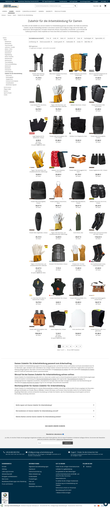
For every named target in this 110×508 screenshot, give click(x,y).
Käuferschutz (9, 1)
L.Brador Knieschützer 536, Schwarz (58, 298)
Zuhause (3, 15)
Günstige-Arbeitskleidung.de (12, 505)
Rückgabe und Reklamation (9, 476)
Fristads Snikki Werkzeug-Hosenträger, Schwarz (38, 74)
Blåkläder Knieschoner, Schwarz (78, 105)
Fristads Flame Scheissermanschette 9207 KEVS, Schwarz (98, 233)
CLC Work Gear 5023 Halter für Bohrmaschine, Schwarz (38, 298)
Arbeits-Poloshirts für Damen (30, 382)
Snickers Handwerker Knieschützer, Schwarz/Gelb (78, 74)
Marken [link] (41, 11)
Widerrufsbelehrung (34, 474)
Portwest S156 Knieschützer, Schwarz (58, 264)
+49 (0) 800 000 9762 (13, 452)
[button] (106, 504)
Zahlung (4, 469)
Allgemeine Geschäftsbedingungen (38, 466)
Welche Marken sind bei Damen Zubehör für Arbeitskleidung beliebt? (38, 417)
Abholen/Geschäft (7, 474)
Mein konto (5, 479)
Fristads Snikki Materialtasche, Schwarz (78, 202)
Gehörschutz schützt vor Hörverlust (66, 488)
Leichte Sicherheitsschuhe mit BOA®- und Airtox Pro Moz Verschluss (67, 475)
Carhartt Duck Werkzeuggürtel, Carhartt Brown (98, 298)
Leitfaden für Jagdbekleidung (64, 469)
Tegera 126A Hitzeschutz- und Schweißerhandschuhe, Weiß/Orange (58, 233)
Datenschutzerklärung (35, 471)
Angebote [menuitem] (49, 11)
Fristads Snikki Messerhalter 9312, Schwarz (78, 298)
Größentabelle (33, 476)
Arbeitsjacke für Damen (87, 369)
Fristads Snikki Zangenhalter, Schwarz (38, 232)
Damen (9, 15)
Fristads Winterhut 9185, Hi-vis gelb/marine (98, 330)
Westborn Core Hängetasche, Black (78, 136)
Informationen (34, 463)
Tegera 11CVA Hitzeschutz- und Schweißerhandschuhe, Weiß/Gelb (38, 264)
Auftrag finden (73, 1)
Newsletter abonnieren (35, 486)
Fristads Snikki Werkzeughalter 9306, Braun (38, 330)
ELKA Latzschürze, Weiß (78, 329)
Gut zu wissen (60, 463)
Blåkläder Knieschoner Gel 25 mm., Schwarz (98, 202)
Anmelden (68, 443)
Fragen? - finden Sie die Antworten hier (84, 452)
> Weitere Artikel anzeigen (63, 492)
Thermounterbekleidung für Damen (46, 379)
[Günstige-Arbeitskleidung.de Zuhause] (11, 6)
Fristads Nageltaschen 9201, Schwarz (98, 170)
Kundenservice (63, 1)
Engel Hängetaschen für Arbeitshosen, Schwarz (38, 136)
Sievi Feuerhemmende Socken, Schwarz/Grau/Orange (98, 264)
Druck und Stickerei (7, 484)
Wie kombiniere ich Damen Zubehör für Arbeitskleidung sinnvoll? (37, 411)
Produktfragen (33, 479)
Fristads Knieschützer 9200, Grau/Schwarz (98, 105)
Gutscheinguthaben (85, 1)
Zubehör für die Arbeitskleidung (25, 15)
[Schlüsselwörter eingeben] (75, 6)
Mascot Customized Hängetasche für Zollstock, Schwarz (98, 74)
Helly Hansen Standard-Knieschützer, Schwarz (58, 74)
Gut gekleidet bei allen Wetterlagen (66, 471)
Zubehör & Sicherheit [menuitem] (29, 11)
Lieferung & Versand (7, 471)
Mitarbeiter (32, 484)
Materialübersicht (61, 478)
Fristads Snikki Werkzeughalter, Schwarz (98, 136)
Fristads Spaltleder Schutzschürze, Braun (58, 202)
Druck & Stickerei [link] (60, 11)
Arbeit (14, 15)
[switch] (5, 502)
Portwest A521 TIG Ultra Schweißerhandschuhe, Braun (78, 264)
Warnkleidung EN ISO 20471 (64, 490)
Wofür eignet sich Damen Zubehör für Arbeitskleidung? (34, 405)
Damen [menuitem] (11, 11)
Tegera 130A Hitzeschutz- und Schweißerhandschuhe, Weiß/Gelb (58, 105)
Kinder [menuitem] (18, 11)
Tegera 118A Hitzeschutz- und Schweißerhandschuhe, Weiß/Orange (38, 171)
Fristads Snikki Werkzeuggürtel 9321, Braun (78, 171)
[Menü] (7, 493)
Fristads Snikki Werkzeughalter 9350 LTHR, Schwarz (58, 136)
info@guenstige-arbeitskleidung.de (40, 452)
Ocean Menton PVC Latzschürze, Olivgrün (38, 105)
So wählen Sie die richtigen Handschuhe (67, 481)
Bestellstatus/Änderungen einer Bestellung (14, 481)
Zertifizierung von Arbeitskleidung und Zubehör (67, 484)
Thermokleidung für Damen (75, 379)
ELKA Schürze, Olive (78, 232)
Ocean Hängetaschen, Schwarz (58, 329)
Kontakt (4, 466)
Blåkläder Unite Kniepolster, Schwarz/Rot (58, 171)
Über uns (31, 481)
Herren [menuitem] (4, 11)
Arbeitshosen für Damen (61, 369)
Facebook (88, 466)
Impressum (32, 469)
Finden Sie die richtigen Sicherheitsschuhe (67, 466)
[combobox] (56, 6)
